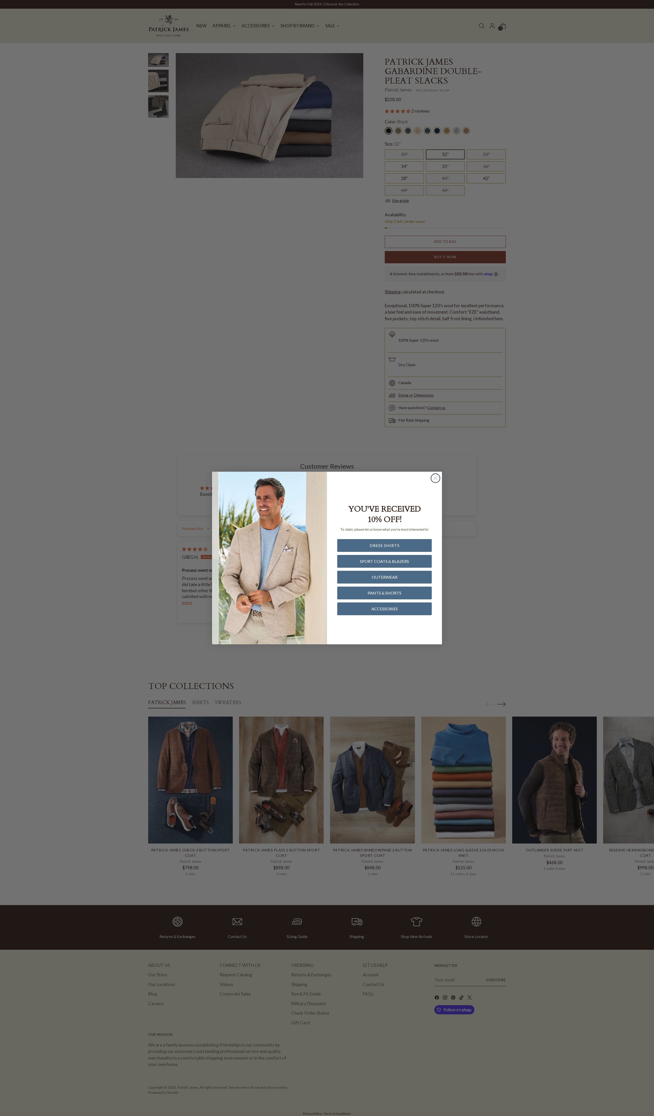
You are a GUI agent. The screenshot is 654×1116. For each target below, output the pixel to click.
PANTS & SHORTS (384, 592)
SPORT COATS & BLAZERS (384, 561)
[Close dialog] (435, 478)
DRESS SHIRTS (385, 545)
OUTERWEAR (385, 577)
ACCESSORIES (384, 608)
